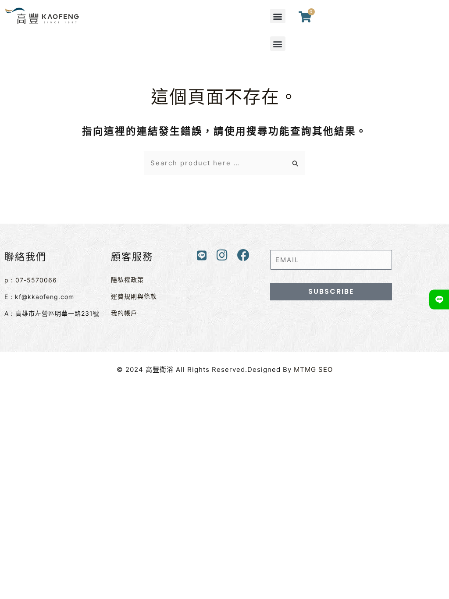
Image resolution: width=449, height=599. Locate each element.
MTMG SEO (313, 369)
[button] (277, 16)
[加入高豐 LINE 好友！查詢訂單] (439, 300)
